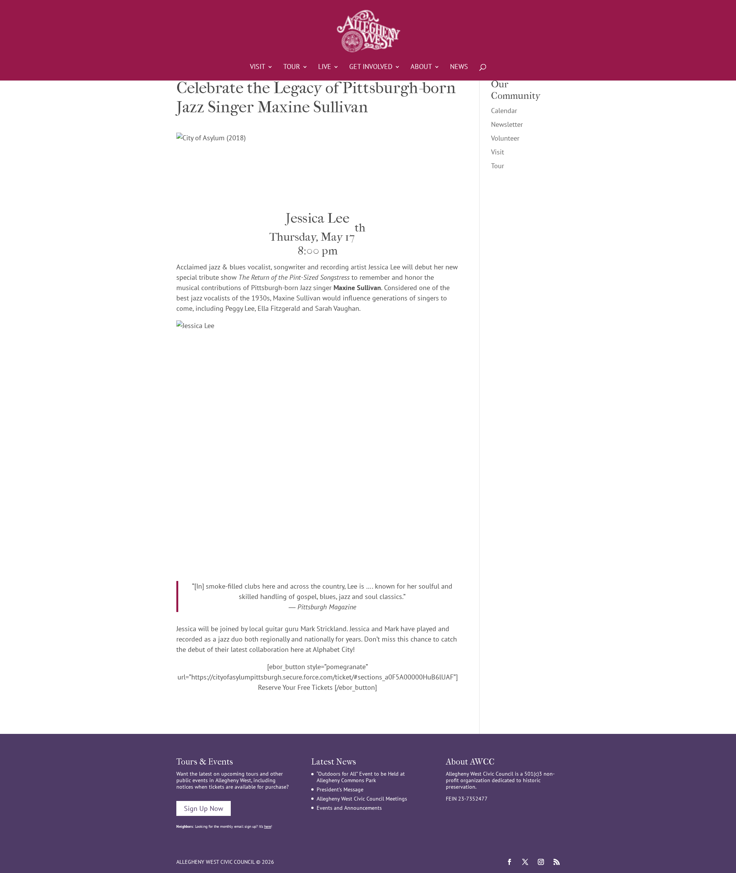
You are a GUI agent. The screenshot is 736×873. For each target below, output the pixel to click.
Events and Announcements (349, 807)
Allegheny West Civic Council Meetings (362, 798)
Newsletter (507, 124)
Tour (291, 67)
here (267, 826)
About (421, 67)
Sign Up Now (203, 808)
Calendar (504, 110)
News (459, 67)
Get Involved (371, 67)
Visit (257, 67)
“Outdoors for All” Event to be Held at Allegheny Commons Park (361, 777)
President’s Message (340, 789)
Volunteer (505, 138)
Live (324, 67)
